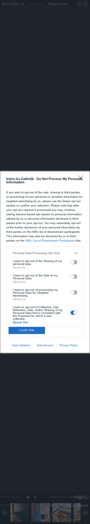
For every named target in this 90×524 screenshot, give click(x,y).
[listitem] (45, 253)
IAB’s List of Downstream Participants (50, 240)
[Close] (82, 179)
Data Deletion (21, 345)
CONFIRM (27, 330)
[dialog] (45, 262)
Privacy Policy (69, 345)
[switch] (74, 262)
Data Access (45, 345)
